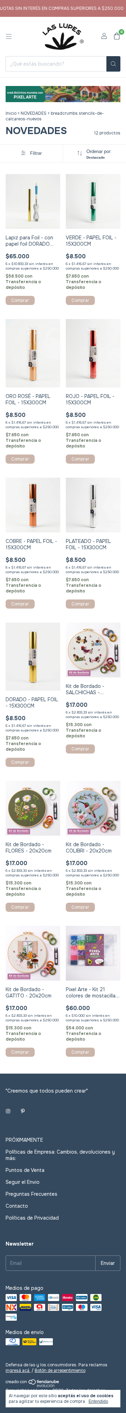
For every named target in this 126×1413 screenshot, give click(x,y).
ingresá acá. (18, 1370)
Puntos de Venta (25, 1170)
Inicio (11, 113)
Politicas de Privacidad (32, 1218)
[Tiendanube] (33, 1386)
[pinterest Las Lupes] (22, 1111)
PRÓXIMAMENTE (24, 1140)
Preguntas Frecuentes (31, 1194)
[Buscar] (113, 64)
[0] (116, 36)
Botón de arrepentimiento (60, 1370)
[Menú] (9, 36)
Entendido (98, 1401)
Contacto (17, 1206)
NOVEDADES (34, 113)
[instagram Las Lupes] (8, 1111)
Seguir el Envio (23, 1182)
